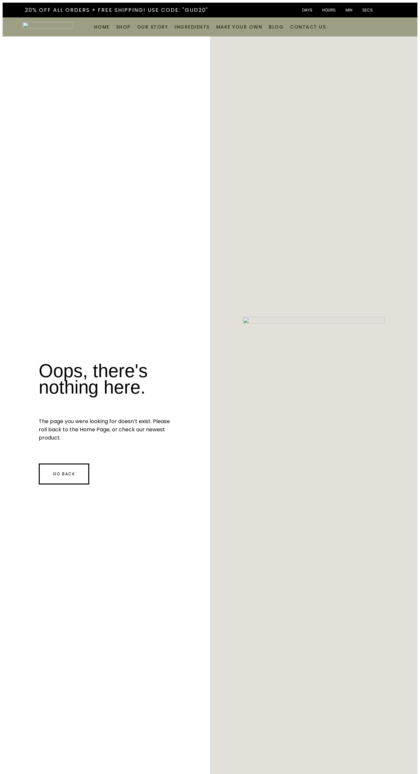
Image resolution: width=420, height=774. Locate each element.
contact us (308, 27)
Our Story (152, 27)
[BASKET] (390, 26)
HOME (102, 27)
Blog (276, 27)
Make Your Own (239, 27)
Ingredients (192, 27)
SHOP (123, 27)
